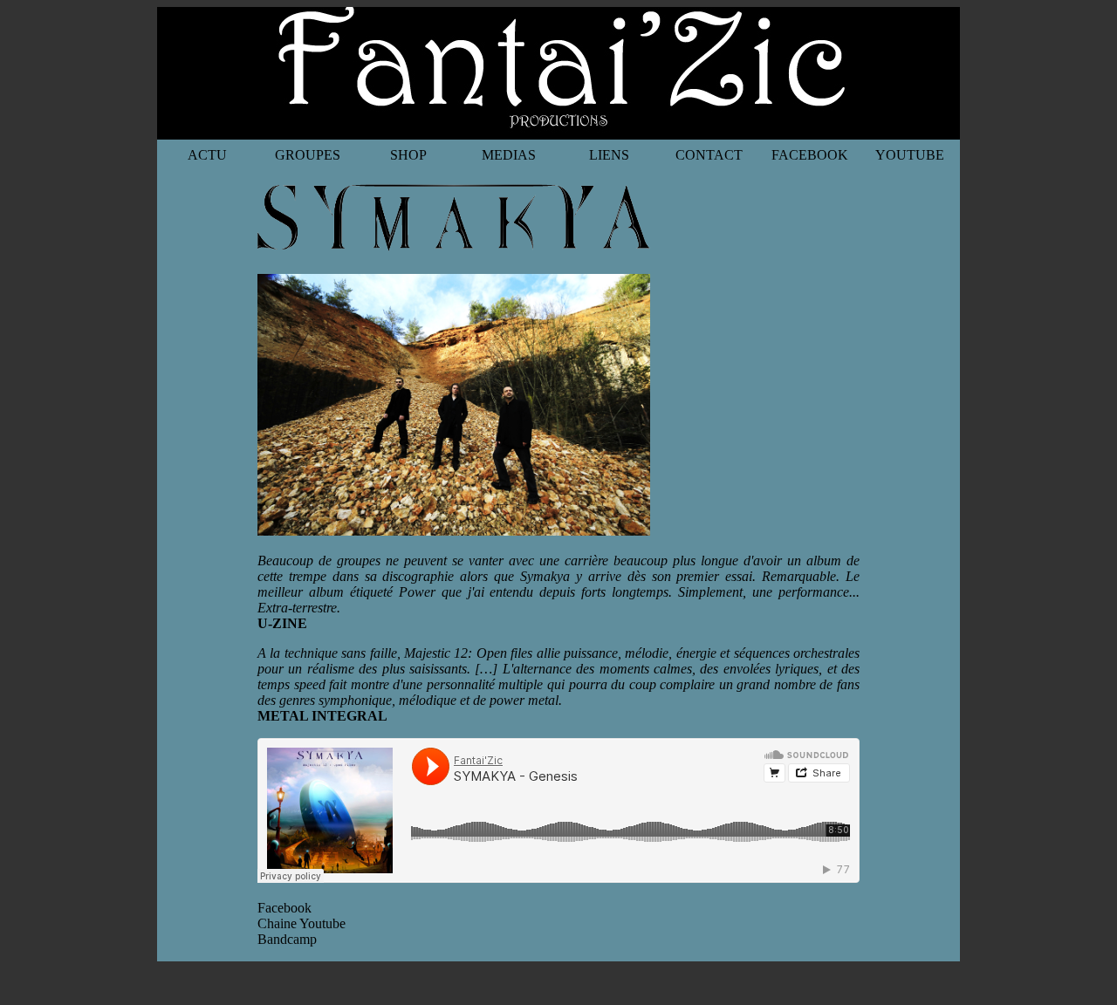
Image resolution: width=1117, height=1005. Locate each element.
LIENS (609, 154)
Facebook (284, 907)
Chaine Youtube (301, 923)
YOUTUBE (909, 154)
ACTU (207, 154)
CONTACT (709, 154)
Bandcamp (287, 939)
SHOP (408, 154)
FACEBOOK (809, 154)
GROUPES (307, 154)
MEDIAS (509, 154)
